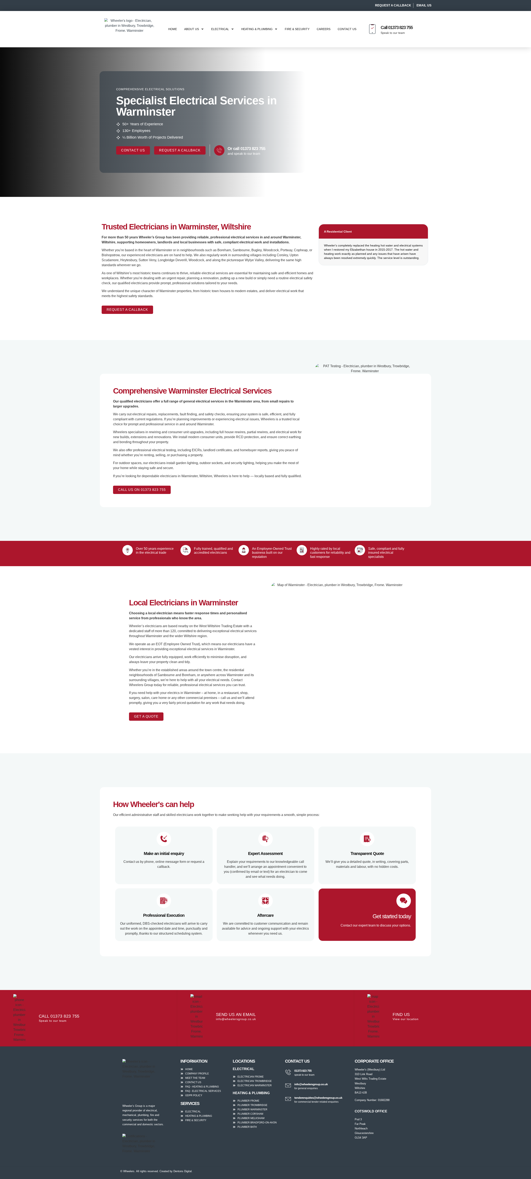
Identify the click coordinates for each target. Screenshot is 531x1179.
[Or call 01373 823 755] (219, 150)
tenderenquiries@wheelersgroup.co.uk (318, 1097)
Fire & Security (297, 29)
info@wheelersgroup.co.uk (311, 1084)
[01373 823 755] (288, 1072)
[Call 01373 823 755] (372, 29)
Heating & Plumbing (257, 29)
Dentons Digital (182, 1171)
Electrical (220, 29)
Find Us (401, 1014)
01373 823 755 (303, 1070)
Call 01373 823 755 (397, 27)
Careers (323, 29)
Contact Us (347, 29)
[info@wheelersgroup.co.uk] (288, 1085)
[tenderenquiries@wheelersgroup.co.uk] (288, 1099)
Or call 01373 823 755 (246, 148)
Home (172, 29)
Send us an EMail (236, 1014)
